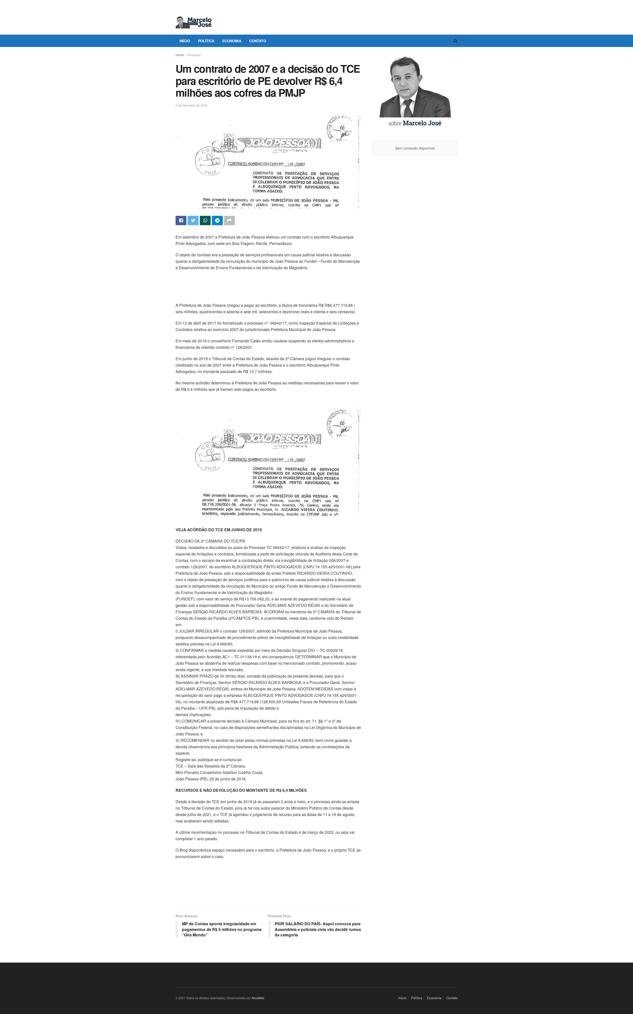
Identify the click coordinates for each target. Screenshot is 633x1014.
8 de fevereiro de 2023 (191, 105)
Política (206, 40)
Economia (231, 40)
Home (180, 55)
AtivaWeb (257, 998)
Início (185, 40)
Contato (257, 40)
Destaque (194, 55)
